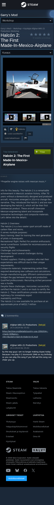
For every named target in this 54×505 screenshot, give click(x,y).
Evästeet (10, 436)
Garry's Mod (6, 28)
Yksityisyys (11, 421)
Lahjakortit (11, 408)
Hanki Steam (39, 421)
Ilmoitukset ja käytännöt (17, 431)
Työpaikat (37, 393)
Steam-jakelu (12, 403)
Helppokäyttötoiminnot (16, 426)
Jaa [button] (29, 134)
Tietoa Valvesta (40, 388)
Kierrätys (37, 403)
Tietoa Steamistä (13, 388)
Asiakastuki (38, 431)
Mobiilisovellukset (16, 478)
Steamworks (11, 398)
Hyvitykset (11, 441)
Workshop (17, 28)
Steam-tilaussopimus (15, 393)
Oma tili (36, 436)
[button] (11, 117)
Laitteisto (37, 398)
